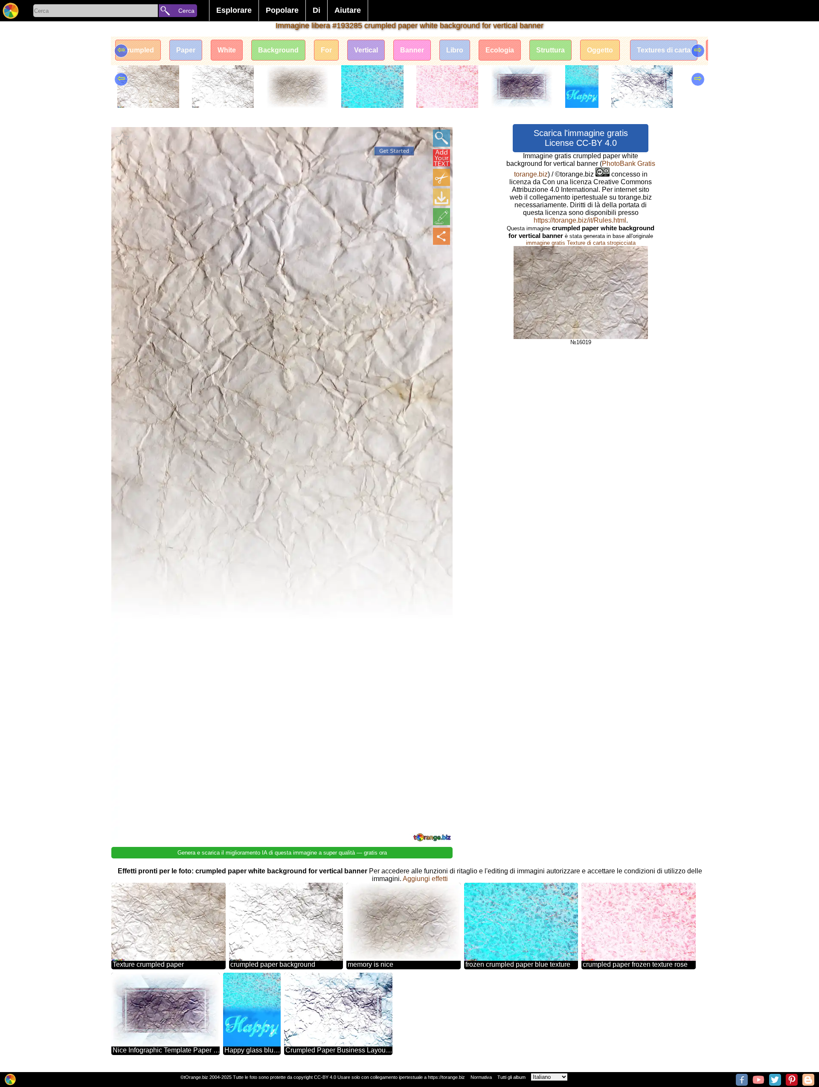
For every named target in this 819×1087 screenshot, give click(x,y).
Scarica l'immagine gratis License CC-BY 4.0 (581, 138)
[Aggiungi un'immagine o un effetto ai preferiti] (122, 138)
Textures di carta (664, 50)
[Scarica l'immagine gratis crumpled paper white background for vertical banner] (441, 197)
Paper (185, 50)
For (326, 50)
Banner (412, 50)
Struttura (550, 50)
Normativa (481, 1077)
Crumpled (138, 50)
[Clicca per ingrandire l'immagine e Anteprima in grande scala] (441, 138)
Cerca (186, 10)
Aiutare (347, 10)
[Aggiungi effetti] (441, 216)
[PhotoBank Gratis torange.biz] (10, 10)
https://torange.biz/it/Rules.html (580, 220)
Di (316, 10)
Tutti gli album (511, 1077)
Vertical (366, 50)
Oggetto (600, 50)
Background (278, 50)
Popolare (282, 10)
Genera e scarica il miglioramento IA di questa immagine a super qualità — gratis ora (282, 852)
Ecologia (499, 50)
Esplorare (234, 10)
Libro (454, 50)
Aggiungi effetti (425, 878)
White (227, 50)
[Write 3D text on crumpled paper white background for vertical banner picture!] (441, 157)
